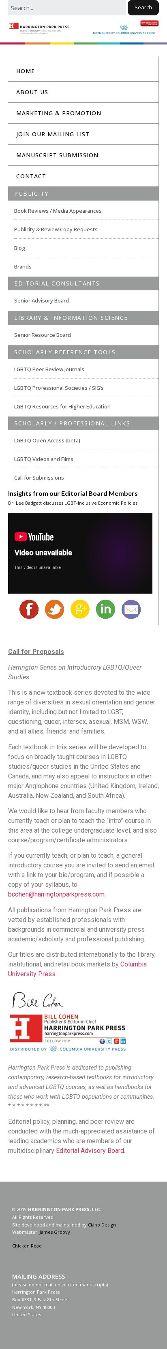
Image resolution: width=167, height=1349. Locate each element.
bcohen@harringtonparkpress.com (56, 894)
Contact (31, 176)
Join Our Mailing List (53, 134)
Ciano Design (102, 1225)
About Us (32, 92)
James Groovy (55, 1232)
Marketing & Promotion (58, 113)
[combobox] (67, 7)
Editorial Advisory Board (90, 1150)
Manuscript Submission (57, 155)
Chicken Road (27, 1246)
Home (25, 71)
